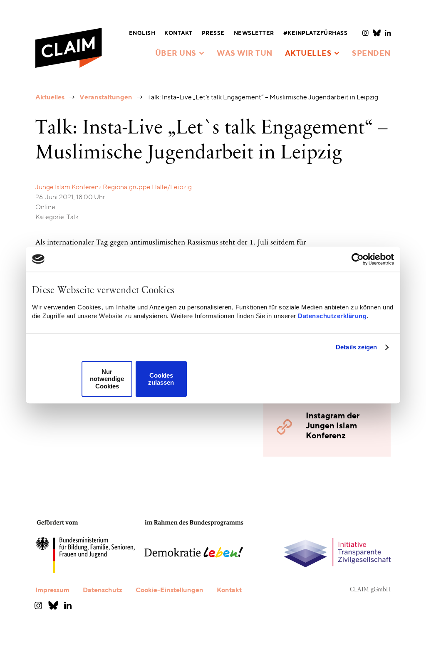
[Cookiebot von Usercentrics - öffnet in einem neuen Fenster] (357, 259)
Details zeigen (356, 347)
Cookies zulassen (161, 379)
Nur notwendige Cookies (107, 379)
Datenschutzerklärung (332, 315)
